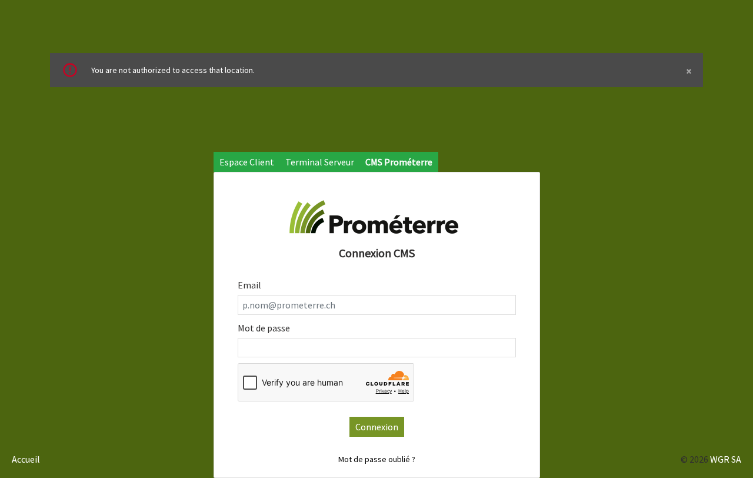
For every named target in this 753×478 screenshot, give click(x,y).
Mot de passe (264, 328)
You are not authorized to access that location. (391, 71)
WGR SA (725, 459)
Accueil (26, 459)
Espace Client (246, 162)
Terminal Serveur (319, 162)
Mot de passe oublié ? (376, 459)
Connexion (376, 427)
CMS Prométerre (398, 162)
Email (249, 285)
